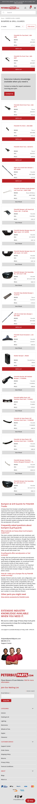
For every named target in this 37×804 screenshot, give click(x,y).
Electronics (4, 725)
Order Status (5, 750)
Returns (3, 758)
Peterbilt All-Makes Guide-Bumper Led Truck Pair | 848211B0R (24, 189)
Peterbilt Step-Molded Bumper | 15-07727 (24, 294)
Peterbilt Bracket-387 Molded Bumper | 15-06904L (23, 377)
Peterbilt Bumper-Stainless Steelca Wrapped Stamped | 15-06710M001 (23, 461)
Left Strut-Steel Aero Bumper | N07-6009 (23, 315)
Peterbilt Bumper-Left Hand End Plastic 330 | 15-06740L (24, 210)
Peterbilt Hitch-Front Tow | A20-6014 (24, 106)
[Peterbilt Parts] (10, 8)
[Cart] (30, 8)
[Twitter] (21, 797)
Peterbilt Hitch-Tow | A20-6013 (23, 147)
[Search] (3, 13)
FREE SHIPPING (18, 2)
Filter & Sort (31, 26)
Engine (3, 733)
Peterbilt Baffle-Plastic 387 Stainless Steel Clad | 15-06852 (23, 398)
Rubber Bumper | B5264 (21, 356)
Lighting (3, 721)
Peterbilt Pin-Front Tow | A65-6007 (23, 57)
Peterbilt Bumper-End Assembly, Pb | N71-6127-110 (24, 482)
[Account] (25, 8)
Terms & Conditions (7, 766)
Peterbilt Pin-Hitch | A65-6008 (23, 126)
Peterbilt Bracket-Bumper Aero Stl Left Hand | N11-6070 (24, 252)
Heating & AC (5, 717)
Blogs (2, 775)
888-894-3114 (5, 641)
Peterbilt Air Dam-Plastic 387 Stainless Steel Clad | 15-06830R (24, 419)
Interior (3, 713)
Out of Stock (18, 202)
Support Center (6, 643)
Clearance (4, 737)
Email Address (5, 693)
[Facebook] (15, 796)
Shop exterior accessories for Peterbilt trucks (15, 597)
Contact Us (9, 94)
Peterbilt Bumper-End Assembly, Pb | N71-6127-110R (24, 273)
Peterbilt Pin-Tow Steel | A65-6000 (23, 36)
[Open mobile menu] (35, 8)
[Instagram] (18, 796)
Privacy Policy (5, 762)
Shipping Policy (6, 754)
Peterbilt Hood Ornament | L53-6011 (24, 335)
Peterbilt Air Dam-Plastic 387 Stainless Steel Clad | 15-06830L (23, 440)
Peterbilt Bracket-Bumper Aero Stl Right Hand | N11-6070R (24, 231)
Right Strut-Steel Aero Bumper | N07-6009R (24, 168)
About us (4, 779)
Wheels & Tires (5, 729)
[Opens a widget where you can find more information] (30, 801)
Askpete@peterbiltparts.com (11, 639)
